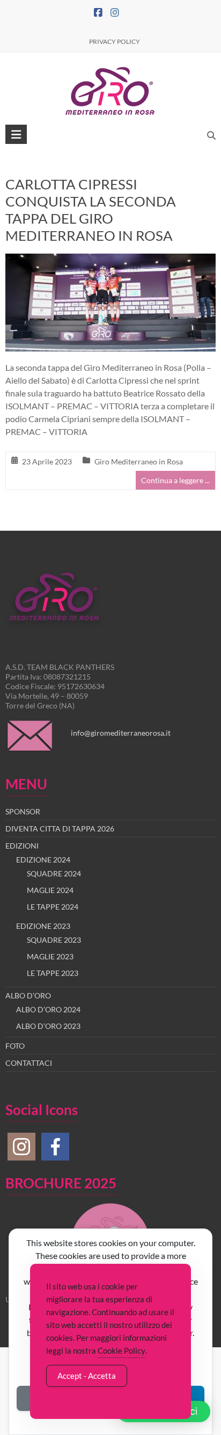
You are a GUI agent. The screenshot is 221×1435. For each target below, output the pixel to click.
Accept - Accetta (86, 1375)
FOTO (15, 1045)
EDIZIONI (22, 845)
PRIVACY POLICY (114, 41)
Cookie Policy (121, 1350)
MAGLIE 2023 (50, 956)
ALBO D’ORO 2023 (48, 1026)
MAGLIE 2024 (50, 890)
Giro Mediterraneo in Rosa (138, 461)
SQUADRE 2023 (54, 939)
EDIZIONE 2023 (43, 925)
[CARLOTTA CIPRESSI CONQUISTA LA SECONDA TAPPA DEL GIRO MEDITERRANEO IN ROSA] (110, 261)
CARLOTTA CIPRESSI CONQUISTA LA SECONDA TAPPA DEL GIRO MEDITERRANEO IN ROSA (90, 209)
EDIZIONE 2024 (43, 859)
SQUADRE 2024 (54, 873)
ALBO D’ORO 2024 (48, 1009)
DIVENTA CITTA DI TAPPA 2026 (59, 828)
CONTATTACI (28, 1062)
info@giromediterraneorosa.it (121, 732)
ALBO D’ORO (28, 995)
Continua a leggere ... (175, 480)
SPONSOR (22, 811)
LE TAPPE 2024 (52, 906)
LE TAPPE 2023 (52, 973)
